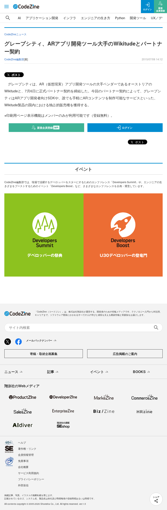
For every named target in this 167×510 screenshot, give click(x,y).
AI (19, 17)
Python (120, 17)
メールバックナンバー (39, 340)
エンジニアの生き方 (95, 17)
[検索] (7, 18)
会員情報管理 (26, 454)
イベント (97, 371)
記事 (50, 371)
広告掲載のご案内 (125, 353)
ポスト (16, 75)
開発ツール (138, 17)
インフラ (69, 17)
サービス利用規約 (28, 473)
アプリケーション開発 (42, 17)
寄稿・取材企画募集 (43, 353)
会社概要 (23, 467)
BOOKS (139, 371)
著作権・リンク (27, 448)
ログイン (127, 128)
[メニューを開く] (6, 6)
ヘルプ (22, 442)
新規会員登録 (48, 128)
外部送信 (23, 485)
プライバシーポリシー (31, 479)
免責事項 (23, 461)
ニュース (11, 371)
